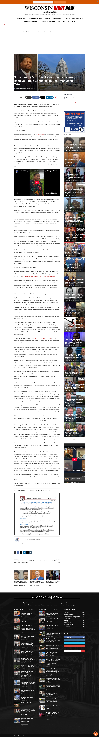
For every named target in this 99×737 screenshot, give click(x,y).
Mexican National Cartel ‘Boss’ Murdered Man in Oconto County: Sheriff (53, 620)
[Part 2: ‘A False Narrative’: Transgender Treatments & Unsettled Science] (42, 654)
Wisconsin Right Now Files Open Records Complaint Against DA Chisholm (53, 707)
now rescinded (40, 134)
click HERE (78, 103)
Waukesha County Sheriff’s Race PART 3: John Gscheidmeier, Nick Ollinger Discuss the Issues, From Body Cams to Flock (73, 416)
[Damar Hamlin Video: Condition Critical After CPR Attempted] (17, 667)
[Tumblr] (30, 552)
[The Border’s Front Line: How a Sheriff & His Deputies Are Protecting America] (42, 613)
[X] (25, 543)
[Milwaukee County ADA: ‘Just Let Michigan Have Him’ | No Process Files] (42, 714)
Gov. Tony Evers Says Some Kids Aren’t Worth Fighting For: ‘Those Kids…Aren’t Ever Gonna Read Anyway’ (74, 266)
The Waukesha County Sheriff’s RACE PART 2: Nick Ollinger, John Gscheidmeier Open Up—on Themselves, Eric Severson (73, 431)
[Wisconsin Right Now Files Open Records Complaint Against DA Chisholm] (42, 707)
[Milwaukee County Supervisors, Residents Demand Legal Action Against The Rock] (42, 633)
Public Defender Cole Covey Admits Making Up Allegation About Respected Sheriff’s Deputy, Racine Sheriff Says (74, 176)
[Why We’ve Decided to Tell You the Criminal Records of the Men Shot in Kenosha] (17, 613)
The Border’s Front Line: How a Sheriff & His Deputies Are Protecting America (53, 613)
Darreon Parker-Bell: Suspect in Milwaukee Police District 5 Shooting (28, 697)
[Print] (15, 552)
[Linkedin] (24, 552)
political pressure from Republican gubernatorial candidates (38, 276)
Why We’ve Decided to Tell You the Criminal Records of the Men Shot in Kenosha (28, 613)
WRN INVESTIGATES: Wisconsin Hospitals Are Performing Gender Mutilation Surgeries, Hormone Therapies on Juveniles (53, 662)
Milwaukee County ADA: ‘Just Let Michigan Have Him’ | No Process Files (52, 714)
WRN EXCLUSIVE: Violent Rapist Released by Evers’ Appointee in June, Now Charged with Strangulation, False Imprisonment (28, 712)
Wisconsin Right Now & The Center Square (72, 224)
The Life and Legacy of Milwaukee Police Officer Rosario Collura (51, 693)
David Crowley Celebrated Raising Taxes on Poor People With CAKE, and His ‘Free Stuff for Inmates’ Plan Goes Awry (74, 191)
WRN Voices (20, 73)
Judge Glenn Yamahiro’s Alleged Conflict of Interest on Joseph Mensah (53, 686)
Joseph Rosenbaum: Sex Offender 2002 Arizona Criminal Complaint (28, 620)
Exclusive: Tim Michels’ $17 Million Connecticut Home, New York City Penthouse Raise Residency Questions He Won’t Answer (28, 628)
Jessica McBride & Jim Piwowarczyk (71, 150)
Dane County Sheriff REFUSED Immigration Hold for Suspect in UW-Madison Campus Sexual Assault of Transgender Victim (74, 146)
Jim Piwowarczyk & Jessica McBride (23, 88)
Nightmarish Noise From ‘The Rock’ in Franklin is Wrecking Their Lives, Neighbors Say (52, 647)
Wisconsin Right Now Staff (69, 165)
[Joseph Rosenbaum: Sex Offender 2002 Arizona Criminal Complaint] (17, 620)
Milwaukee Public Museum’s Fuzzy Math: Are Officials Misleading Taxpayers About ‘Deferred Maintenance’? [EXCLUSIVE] (52, 671)
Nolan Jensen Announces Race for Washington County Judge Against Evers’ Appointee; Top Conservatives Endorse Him (74, 161)
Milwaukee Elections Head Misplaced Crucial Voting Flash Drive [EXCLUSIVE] (28, 636)
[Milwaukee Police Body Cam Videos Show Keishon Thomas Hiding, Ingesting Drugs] (17, 660)
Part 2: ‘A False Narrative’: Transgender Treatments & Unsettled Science (52, 654)
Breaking (18, 31)
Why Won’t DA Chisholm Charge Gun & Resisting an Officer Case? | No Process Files (53, 700)
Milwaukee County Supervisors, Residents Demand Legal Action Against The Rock (53, 633)
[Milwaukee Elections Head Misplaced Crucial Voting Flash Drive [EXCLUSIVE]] (17, 637)
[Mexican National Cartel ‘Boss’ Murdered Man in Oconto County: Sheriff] (42, 620)
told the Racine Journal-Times (42, 338)
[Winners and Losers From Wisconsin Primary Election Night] (74, 369)
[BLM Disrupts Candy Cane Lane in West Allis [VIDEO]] (17, 704)
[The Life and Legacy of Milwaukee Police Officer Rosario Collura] (42, 693)
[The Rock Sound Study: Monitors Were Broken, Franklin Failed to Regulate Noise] (42, 640)
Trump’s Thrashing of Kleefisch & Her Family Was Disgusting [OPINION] (28, 690)
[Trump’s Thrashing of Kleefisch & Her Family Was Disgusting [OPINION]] (17, 691)
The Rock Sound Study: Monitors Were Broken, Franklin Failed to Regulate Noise (53, 640)
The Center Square (68, 210)
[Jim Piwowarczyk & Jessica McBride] (15, 88)
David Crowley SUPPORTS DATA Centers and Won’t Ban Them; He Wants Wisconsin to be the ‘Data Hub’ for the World (73, 341)
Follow (83, 640)
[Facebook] (22, 543)
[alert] (74, 98)
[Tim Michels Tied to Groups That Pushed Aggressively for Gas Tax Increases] (17, 720)
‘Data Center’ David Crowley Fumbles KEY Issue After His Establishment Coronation (72, 312)
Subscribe (83, 645)
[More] (55, 97)
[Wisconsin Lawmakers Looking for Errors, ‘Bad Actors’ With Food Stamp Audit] (74, 204)
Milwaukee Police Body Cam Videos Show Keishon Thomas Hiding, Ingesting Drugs (28, 659)
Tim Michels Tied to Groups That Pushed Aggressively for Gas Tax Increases (27, 720)
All (29, 609)
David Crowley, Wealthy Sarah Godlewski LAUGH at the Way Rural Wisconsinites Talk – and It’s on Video (74, 356)
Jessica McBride (68, 195)
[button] (4, 24)
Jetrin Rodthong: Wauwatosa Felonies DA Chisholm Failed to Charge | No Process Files (53, 679)
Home (15, 31)
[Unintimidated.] (49, 9)
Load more (74, 439)
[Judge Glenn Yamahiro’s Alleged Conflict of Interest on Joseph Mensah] (42, 687)
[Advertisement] (49, 43)
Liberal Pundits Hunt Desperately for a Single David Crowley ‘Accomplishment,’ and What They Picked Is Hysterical (74, 326)
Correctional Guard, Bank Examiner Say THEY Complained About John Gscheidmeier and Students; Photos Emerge (74, 401)
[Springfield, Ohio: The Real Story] (42, 627)
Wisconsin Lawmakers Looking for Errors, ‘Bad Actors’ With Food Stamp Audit (74, 207)
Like (84, 637)
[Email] (27, 552)
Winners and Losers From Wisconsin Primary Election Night (74, 373)
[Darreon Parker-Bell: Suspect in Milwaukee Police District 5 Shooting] (17, 697)
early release (17, 137)
